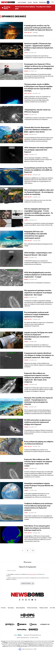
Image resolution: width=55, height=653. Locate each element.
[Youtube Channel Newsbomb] (32, 599)
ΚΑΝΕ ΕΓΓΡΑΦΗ (26, 583)
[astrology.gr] (45, 624)
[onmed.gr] (33, 629)
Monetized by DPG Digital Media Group (32, 635)
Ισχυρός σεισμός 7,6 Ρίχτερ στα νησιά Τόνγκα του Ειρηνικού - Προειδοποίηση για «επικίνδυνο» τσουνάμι (38, 336)
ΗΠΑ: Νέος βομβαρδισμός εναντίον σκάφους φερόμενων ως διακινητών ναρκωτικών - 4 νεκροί (38, 275)
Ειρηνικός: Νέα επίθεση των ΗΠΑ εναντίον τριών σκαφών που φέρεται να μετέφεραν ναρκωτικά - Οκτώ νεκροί (38, 462)
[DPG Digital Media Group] (27, 615)
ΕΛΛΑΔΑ (30, 2)
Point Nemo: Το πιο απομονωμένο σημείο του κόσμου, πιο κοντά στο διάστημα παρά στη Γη (37, 528)
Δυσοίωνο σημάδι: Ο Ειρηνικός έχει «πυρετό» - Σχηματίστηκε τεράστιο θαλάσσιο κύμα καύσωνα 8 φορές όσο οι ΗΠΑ (38, 47)
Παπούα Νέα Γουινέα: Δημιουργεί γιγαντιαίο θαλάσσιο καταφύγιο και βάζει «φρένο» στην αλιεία (38, 129)
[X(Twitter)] (29, 599)
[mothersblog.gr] (21, 629)
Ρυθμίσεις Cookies (44, 607)
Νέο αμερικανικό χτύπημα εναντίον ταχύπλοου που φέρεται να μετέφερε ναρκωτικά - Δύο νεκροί (38, 292)
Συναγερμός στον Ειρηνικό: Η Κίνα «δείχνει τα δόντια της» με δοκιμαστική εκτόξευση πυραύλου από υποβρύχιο (39, 66)
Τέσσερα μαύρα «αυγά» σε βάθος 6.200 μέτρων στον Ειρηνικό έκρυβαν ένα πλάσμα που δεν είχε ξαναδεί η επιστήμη (38, 87)
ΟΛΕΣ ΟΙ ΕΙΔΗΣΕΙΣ (22, 2)
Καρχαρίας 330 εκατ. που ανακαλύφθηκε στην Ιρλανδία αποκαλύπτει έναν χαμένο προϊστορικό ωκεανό (35, 235)
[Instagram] (25, 599)
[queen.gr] (33, 624)
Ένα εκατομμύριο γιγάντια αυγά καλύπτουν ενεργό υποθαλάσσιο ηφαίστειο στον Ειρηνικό (36, 314)
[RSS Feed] (35, 599)
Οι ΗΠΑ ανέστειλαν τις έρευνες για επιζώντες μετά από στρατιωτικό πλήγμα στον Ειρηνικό (37, 422)
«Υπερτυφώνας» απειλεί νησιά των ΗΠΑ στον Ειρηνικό (37, 111)
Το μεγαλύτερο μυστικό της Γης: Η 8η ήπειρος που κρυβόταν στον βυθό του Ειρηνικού (38, 170)
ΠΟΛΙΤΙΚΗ (35, 2)
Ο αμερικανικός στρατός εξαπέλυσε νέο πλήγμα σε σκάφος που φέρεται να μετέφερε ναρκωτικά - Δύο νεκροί (39, 355)
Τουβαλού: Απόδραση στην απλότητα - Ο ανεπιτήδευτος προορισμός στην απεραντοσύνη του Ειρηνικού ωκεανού (38, 507)
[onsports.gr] (21, 624)
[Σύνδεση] (48, 2)
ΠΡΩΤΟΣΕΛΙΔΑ (42, 2)
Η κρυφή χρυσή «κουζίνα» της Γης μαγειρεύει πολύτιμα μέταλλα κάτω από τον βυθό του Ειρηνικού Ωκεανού (38, 28)
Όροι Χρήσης (11, 607)
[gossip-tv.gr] (10, 624)
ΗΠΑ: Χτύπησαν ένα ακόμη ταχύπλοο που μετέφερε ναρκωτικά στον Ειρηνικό (38, 150)
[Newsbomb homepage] (8, 2)
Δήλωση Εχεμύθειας (20, 607)
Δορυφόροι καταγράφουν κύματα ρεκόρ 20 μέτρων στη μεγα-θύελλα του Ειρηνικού (38, 485)
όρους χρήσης (32, 574)
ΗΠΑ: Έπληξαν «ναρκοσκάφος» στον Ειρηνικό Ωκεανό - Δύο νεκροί (38, 254)
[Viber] (22, 599)
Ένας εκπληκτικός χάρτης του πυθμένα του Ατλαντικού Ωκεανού (38, 443)
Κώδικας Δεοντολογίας (32, 607)
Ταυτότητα (3, 607)
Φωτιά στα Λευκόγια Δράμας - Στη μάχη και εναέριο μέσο (33, 8)
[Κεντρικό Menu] (52, 2)
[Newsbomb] (27, 595)
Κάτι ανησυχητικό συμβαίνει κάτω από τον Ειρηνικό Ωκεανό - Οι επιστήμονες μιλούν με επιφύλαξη (38, 192)
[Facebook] (19, 599)
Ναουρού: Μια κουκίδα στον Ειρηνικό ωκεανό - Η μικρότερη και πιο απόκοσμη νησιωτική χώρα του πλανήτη (38, 401)
